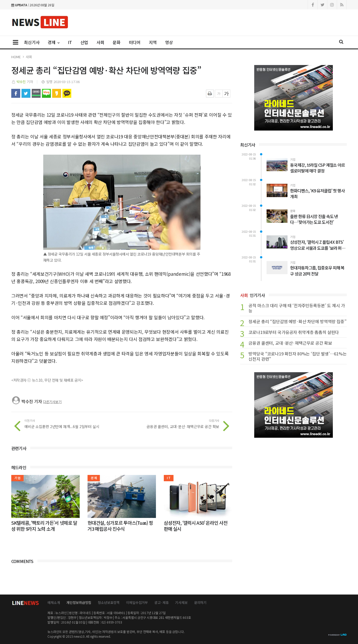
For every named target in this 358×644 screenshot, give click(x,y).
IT (70, 42)
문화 (117, 42)
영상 (169, 42)
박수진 (21, 81)
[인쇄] (210, 94)
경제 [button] (52, 42)
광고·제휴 (161, 602)
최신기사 (31, 42)
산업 (84, 42)
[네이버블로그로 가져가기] (46, 93)
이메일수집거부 (137, 602)
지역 (153, 42)
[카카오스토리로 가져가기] (56, 93)
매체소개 (53, 602)
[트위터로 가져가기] (25, 93)
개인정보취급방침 (78, 602)
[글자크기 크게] (226, 94)
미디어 (135, 42)
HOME (15, 56)
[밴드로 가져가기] (36, 93)
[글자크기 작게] (219, 94)
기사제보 (181, 602)
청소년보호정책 (109, 602)
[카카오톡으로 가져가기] (66, 93)
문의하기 (200, 602)
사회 (100, 42)
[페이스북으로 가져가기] (15, 93)
